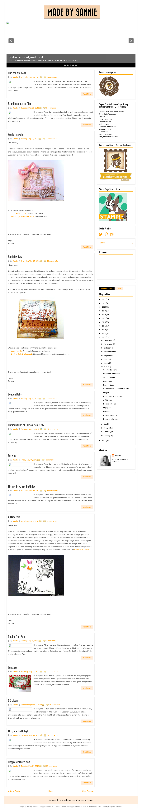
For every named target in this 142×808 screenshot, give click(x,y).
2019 (104, 311)
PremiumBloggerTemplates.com (74, 807)
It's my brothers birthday (21, 486)
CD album (13, 700)
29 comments (50, 641)
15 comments (52, 429)
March (106, 428)
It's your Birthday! (18, 731)
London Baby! (15, 394)
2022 (104, 299)
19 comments (52, 735)
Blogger (90, 800)
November (108, 344)
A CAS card (14, 517)
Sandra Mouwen (105, 134)
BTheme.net (92, 807)
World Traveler (16, 134)
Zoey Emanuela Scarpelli (108, 137)
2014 (104, 330)
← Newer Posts (13, 791)
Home (51, 791)
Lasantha (57, 807)
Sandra (118, 455)
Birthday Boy (15, 256)
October (107, 348)
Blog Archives (106, 288)
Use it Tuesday (16, 351)
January (107, 435)
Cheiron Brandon (105, 119)
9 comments (52, 77)
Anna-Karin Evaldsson (107, 114)
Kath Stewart (104, 124)
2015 (104, 326)
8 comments (51, 108)
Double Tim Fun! (16, 636)
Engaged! (13, 667)
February (107, 432)
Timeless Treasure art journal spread (26, 57)
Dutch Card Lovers (81, 550)
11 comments (52, 261)
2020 (104, 307)
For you (12, 455)
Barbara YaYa (104, 117)
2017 (104, 318)
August (107, 355)
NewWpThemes (32, 807)
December (108, 340)
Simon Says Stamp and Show (22, 216)
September (108, 352)
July (106, 359)
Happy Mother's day (19, 761)
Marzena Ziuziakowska (108, 127)
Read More (87, 94)
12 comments (50, 139)
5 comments (49, 460)
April (106, 424)
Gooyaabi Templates (115, 807)
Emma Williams (105, 122)
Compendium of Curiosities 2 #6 (26, 425)
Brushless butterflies (19, 103)
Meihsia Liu (103, 132)
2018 (104, 315)
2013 (104, 333)
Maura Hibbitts (105, 129)
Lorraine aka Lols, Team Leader (111, 112)
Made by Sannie (69, 800)
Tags (119, 288)
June (106, 363)
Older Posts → (88, 791)
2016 (104, 322)
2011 (104, 441)
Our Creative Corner (18, 213)
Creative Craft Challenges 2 (21, 354)
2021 (104, 303)
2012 (104, 337)
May (106, 367)
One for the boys (17, 73)
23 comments (50, 398)
